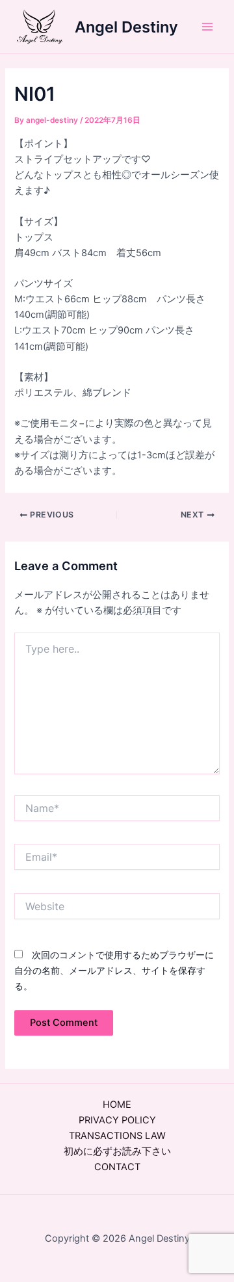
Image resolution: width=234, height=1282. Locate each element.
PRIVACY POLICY (117, 1120)
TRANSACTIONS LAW (117, 1136)
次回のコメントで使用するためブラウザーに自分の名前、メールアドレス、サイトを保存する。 (114, 970)
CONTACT (117, 1167)
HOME (117, 1104)
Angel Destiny (126, 27)
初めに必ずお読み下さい (117, 1151)
